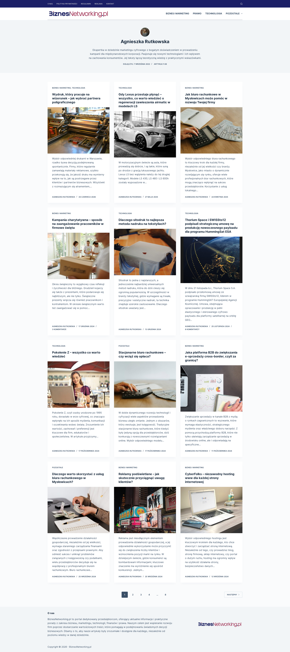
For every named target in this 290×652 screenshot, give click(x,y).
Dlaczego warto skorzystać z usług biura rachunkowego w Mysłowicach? (78, 478)
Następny (232, 594)
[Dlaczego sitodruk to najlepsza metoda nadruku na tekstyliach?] (145, 252)
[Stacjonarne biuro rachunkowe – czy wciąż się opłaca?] (145, 384)
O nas (50, 4)
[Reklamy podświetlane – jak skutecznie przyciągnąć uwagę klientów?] (145, 510)
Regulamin (86, 4)
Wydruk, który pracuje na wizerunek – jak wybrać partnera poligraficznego (76, 98)
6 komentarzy (192, 329)
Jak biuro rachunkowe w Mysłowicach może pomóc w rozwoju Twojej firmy (206, 98)
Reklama (99, 4)
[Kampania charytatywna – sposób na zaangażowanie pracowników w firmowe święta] (79, 256)
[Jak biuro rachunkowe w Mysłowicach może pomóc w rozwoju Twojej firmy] (211, 130)
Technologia (213, 13)
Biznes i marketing (177, 13)
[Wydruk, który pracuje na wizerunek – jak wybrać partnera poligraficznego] (79, 130)
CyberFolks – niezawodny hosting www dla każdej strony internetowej (209, 478)
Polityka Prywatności (66, 4)
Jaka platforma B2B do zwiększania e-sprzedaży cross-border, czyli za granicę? (211, 356)
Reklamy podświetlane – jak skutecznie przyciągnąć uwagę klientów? (142, 478)
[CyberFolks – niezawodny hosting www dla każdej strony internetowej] (211, 510)
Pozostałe (233, 13)
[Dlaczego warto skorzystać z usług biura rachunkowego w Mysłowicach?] (79, 510)
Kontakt (110, 4)
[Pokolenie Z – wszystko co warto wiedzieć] (79, 384)
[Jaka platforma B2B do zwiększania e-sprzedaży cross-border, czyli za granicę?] (211, 388)
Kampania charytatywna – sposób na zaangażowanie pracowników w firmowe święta (78, 224)
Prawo (197, 13)
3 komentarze (59, 329)
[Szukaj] (241, 4)
